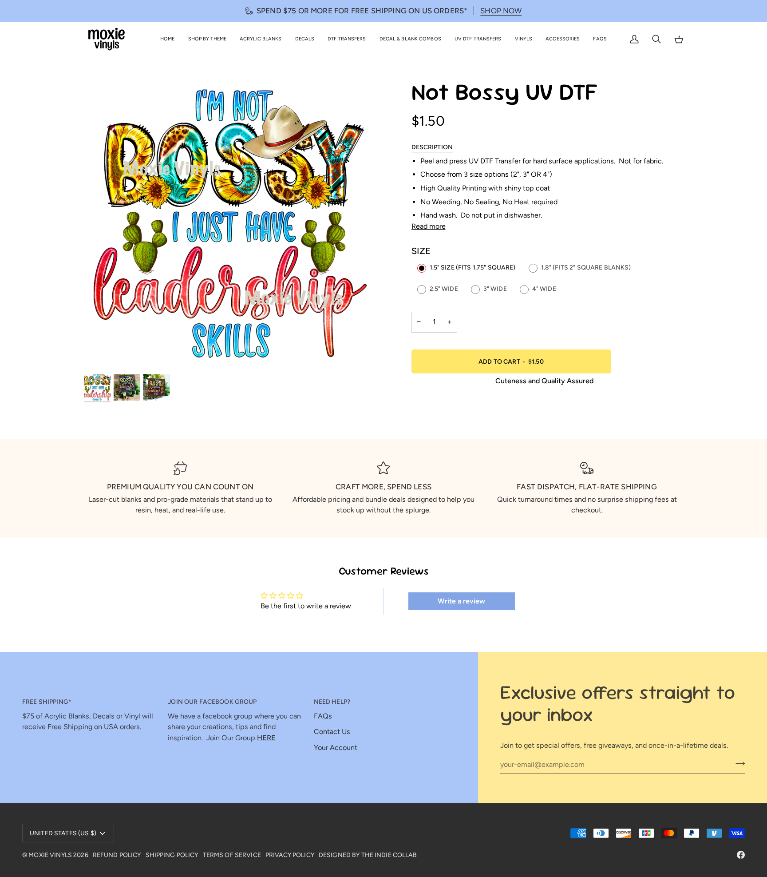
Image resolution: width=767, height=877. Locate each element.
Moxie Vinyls (50, 855)
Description (432, 147)
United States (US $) (63, 833)
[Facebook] (741, 855)
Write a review (461, 601)
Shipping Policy (172, 855)
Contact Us (332, 731)
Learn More (711, 10)
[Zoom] (234, 226)
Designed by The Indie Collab (368, 855)
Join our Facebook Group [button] (212, 702)
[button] (207, 39)
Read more (428, 226)
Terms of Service (232, 855)
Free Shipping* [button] (46, 702)
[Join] (737, 763)
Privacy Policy (289, 855)
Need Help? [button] (332, 702)
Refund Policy (117, 855)
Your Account (335, 747)
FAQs (323, 716)
